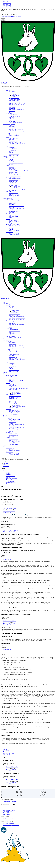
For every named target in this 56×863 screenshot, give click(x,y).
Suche (27, 86)
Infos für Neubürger (10, 121)
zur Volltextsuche (7, 7)
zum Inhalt (5, 1)
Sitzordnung (14, 148)
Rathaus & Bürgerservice (9, 124)
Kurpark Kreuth (12, 203)
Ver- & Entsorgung (10, 177)
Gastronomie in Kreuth (14, 234)
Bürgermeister (12, 126)
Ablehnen (3, 19)
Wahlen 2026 (12, 111)
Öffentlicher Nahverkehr (14, 116)
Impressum (8, 474)
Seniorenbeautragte (13, 220)
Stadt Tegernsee (7, 814)
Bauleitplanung (12, 130)
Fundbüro (11, 145)
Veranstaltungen (10, 228)
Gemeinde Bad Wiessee (9, 810)
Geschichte (11, 92)
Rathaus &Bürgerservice (6, 339)
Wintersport (11, 212)
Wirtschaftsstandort (13, 193)
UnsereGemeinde (5, 303)
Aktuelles (8, 105)
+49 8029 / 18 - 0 (9, 508)
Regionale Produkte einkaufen (16, 236)
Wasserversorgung (13, 180)
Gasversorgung (12, 182)
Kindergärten (12, 161)
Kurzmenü (5, 464)
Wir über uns (12, 91)
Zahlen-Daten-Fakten (14, 100)
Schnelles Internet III (16, 187)
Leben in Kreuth (7, 156)
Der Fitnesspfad (12, 202)
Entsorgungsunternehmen (15, 178)
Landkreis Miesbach (8, 819)
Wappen (13, 96)
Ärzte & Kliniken (12, 168)
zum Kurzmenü (7, 5)
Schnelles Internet (13, 185)
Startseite (5, 463)
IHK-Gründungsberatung (14, 197)
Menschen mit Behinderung (12, 224)
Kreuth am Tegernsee (14, 233)
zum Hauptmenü (7, 3)
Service (7, 137)
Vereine (10, 112)
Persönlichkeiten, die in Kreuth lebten (17, 104)
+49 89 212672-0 (9, 621)
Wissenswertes (15, 95)
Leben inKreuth (5, 373)
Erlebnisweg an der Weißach (15, 200)
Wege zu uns (9, 113)
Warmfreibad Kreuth (13, 211)
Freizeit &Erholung (5, 416)
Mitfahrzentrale (12, 117)
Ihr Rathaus (9, 125)
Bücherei (11, 164)
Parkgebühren (12, 118)
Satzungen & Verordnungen (15, 142)
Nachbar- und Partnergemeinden (16, 102)
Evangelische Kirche (16, 176)
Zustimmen (3, 20)
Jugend (8, 213)
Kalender (11, 229)
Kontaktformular (9, 511)
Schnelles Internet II (16, 186)
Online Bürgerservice (14, 138)
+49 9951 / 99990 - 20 (10, 530)
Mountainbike (12, 207)
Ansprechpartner (13, 134)
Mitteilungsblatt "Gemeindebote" (16, 109)
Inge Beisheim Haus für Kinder (16, 163)
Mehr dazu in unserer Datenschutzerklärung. (11, 16)
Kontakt (8, 473)
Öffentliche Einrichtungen (12, 158)
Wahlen (10, 151)
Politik (7, 146)
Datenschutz (6, 466)
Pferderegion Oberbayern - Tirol (16, 208)
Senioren (8, 219)
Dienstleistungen (13, 141)
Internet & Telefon (13, 184)
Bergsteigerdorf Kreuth (14, 98)
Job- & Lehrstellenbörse (14, 195)
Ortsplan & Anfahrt (13, 115)
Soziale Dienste (12, 169)
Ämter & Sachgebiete (14, 135)
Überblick (11, 159)
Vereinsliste (11, 210)
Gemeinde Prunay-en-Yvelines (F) (11, 825)
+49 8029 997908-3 (13, 780)
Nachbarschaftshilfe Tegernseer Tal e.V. (18, 171)
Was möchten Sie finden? (7, 86)
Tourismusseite (9, 232)
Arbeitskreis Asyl (13, 172)
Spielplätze (11, 217)
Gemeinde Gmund (7, 811)
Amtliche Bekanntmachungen (16, 129)
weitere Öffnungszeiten (10, 802)
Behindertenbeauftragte (14, 225)
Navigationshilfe (10, 481)
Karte (10, 120)
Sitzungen (13, 150)
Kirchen (10, 173)
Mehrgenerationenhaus (14, 223)
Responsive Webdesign (11, 482)
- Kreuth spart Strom (13, 155)
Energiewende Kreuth (14, 154)
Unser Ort (8, 90)
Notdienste (11, 167)
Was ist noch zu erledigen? (15, 122)
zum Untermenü (7, 4)
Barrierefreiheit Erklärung (12, 478)
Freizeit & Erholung (7, 198)
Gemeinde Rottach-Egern (9, 812)
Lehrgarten (11, 204)
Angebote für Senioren (14, 221)
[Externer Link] (28, 830)
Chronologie (14, 94)
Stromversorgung (13, 181)
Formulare (11, 139)
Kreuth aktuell (12, 107)
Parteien (11, 152)
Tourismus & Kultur (7, 226)
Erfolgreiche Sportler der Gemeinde (17, 103)
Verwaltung (8, 133)
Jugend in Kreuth (13, 215)
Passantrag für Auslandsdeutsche (17, 143)
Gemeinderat (12, 147)
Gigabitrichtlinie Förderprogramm (19, 189)
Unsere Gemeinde (7, 89)
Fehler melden (9, 480)
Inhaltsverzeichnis (10, 476)
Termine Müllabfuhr (13, 190)
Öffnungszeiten (12, 128)
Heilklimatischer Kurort (14, 99)
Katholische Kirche (15, 174)
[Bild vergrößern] (28, 847)
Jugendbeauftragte (13, 216)
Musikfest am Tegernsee (14, 230)
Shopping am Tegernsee (14, 194)
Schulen (11, 160)
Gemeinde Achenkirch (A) (9, 823)
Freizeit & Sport (9, 199)
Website (7, 512)
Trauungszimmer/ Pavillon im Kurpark (18, 132)
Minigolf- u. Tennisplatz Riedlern (16, 206)
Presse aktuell (12, 108)
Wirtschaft (8, 191)
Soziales (8, 165)
